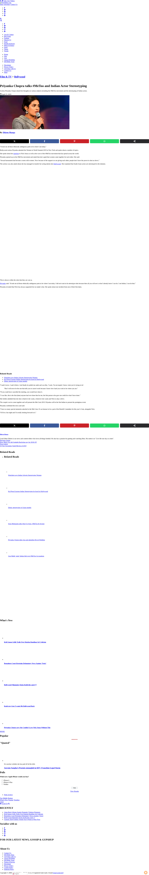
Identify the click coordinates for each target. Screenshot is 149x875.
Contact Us (13, 4)
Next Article (4, 444)
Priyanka (3, 283)
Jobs (5, 1)
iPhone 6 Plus (8, 782)
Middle (5, 798)
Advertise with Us (10, 69)
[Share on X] (14, 141)
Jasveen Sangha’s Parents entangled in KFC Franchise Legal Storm (32, 768)
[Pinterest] (4, 11)
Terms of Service (9, 862)
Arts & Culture (9, 34)
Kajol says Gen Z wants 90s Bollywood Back (19, 706)
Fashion (6, 38)
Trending (16, 800)
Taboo (6, 49)
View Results (74, 791)
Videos (12, 1)
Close (2, 802)
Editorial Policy (9, 869)
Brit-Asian (7, 36)
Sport (6, 47)
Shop (1, 4)
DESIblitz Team (9, 62)
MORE (2, 731)
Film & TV (7, 40)
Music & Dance (9, 45)
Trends (6, 51)
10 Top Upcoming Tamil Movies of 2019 (13, 446)
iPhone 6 (6, 780)
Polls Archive (8, 795)
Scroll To (5, 803)
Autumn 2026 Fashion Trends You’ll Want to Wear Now (22, 819)
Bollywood (19, 76)
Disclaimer (7, 65)
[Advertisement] (34, 180)
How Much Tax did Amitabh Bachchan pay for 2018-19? (18, 442)
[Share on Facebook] (44, 141)
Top (1, 798)
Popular (10, 800)
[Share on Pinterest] (74, 141)
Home (6, 54)
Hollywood (57, 164)
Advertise (7, 4)
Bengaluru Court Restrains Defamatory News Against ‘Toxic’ (25, 663)
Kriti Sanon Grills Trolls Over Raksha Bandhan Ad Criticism (25, 642)
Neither (6, 784)
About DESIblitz (9, 60)
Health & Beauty (9, 44)
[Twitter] (5, 10)
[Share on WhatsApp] (104, 141)
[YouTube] (4, 15)
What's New (4, 800)
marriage (16, 153)
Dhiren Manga (9, 132)
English (16, 873)
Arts (8, 1)
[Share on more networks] (134, 141)
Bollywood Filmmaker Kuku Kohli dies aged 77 (20, 685)
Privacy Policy (8, 67)
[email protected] (58, 873)
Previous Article (5, 440)
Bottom (10, 798)
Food (5, 42)
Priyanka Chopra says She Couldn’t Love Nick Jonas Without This (27, 727)
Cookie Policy (8, 867)
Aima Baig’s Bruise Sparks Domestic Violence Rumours (22, 812)
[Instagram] (4, 13)
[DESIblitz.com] (6, 3)
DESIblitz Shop (9, 855)
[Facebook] (4, 8)
